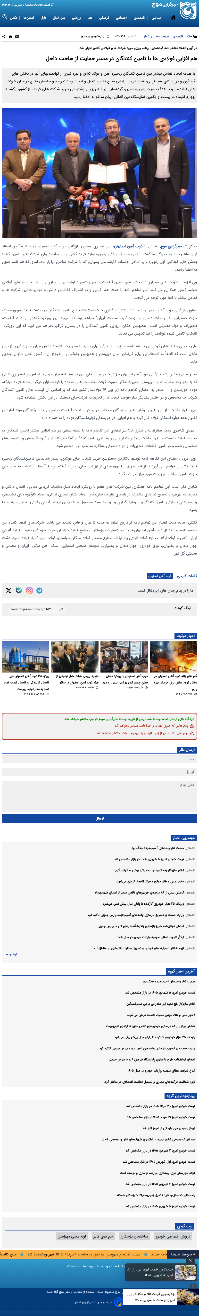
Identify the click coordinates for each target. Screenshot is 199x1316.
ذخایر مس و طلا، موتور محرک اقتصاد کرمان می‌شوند (161, 1015)
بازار (44, 17)
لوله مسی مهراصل (72, 1236)
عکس (13, 17)
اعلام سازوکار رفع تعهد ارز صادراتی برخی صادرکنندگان (160, 1003)
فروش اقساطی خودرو (173, 1236)
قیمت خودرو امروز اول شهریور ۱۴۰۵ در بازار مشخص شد (159, 1161)
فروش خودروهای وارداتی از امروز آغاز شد (168, 1128)
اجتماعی (122, 17)
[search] (5, 17)
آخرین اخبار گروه (181, 971)
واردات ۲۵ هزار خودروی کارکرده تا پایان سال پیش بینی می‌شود (154, 1037)
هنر (90, 17)
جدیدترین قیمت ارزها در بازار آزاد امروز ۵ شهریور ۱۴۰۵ (150, 1272)
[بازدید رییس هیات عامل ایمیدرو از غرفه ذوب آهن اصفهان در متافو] (75, 657)
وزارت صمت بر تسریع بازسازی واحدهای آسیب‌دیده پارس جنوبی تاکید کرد (147, 1048)
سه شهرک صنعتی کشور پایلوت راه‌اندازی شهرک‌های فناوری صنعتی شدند (148, 1139)
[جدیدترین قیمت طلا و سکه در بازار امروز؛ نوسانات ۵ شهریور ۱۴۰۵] (188, 1297)
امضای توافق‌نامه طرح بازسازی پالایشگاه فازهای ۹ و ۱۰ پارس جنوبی (152, 1059)
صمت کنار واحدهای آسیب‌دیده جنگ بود (169, 981)
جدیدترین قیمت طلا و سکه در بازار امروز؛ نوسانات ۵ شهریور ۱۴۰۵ (151, 1297)
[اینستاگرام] (29, 591)
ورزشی (77, 17)
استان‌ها (29, 17)
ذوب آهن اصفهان (128, 246)
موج (117, 1291)
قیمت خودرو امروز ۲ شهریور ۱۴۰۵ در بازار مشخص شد (160, 1150)
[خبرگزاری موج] (188, 11)
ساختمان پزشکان (134, 1236)
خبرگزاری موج (171, 246)
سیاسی (157, 17)
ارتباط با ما (122, 1266)
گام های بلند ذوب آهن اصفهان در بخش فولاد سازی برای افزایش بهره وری (175, 683)
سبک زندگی (131, 36)
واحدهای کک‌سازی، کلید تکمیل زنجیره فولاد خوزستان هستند (155, 1195)
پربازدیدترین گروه (181, 1096)
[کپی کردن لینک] (37, 609)
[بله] (19, 590)
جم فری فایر (103, 1236)
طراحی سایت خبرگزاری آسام (93, 1302)
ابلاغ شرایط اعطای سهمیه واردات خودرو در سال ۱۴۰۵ (161, 1070)
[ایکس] (8, 590)
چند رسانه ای (153, 36)
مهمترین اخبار (184, 838)
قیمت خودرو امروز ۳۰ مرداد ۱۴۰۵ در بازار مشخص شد (160, 1106)
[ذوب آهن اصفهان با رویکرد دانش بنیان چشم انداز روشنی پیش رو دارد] (124, 657)
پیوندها (88, 1266)
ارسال (99, 818)
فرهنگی (104, 17)
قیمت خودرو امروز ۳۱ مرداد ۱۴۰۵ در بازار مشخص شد (161, 1117)
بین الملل (59, 17)
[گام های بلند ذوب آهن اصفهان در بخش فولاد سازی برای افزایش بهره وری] (173, 657)
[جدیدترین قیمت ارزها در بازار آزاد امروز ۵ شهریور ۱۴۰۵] (185, 1272)
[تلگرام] (39, 590)
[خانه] (173, 27)
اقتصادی (140, 17)
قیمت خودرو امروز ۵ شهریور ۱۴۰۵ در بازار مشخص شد (160, 992)
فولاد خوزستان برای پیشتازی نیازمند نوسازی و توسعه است (157, 1172)
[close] (190, 1260)
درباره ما (103, 1266)
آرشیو (13, 954)
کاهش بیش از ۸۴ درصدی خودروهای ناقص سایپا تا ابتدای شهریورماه (150, 1026)
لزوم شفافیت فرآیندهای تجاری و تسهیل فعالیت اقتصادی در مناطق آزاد (149, 1081)
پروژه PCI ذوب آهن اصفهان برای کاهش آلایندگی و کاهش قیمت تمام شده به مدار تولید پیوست (26, 683)
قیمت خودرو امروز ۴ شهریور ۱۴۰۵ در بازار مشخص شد (160, 1184)
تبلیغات (73, 1266)
